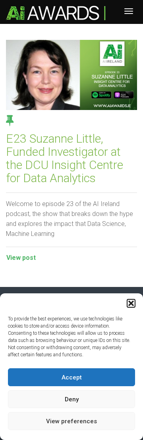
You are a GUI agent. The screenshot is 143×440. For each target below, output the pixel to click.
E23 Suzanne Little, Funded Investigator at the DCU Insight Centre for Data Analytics (64, 158)
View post (21, 257)
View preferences (71, 421)
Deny (72, 399)
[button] (131, 303)
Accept (72, 377)
